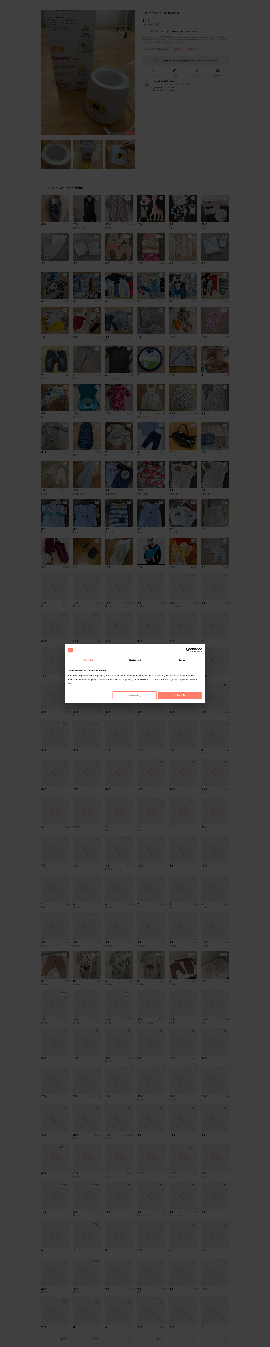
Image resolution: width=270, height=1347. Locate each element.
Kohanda (133, 695)
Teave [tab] (182, 660)
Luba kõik (179, 695)
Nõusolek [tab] (88, 660)
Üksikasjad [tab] (135, 660)
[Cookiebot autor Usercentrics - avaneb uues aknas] (188, 650)
